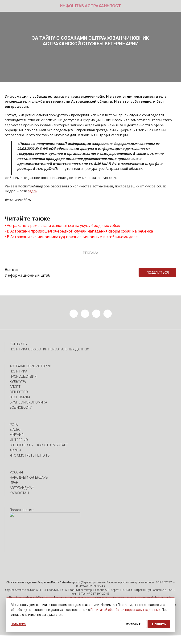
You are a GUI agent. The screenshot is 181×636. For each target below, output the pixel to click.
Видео (15, 429)
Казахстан (19, 493)
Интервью (19, 440)
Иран (14, 483)
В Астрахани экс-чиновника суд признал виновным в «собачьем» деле (72, 236)
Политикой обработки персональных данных (125, 610)
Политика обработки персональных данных (49, 349)
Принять (159, 624)
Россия (16, 472)
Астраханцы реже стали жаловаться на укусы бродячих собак (63, 225)
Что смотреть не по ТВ (30, 455)
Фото (14, 424)
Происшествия (23, 376)
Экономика (20, 397)
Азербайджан (22, 488)
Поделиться (157, 272)
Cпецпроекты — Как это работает (39, 445)
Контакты (18, 344)
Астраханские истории (31, 366)
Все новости (21, 407)
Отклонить (133, 624)
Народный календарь (29, 477)
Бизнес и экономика (28, 402)
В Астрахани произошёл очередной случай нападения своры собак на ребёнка (80, 231)
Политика (18, 371)
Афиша (15, 450)
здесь (32, 191)
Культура (18, 382)
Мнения (17, 435)
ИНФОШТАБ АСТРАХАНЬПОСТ (90, 5)
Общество (19, 392)
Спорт (15, 387)
